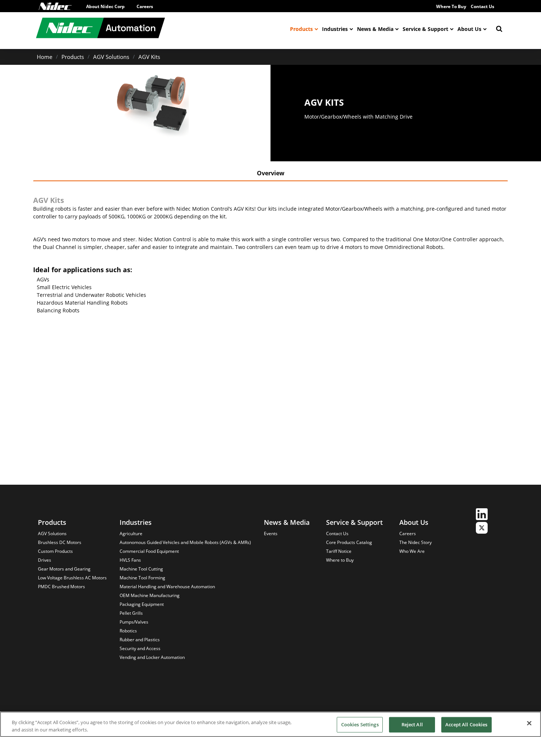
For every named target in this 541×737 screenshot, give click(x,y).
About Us (469, 28)
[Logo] (55, 6)
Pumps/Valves (134, 622)
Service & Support (425, 28)
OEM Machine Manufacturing (150, 595)
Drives (44, 560)
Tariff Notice (338, 551)
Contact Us (482, 6)
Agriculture (131, 533)
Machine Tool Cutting (141, 569)
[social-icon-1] (482, 515)
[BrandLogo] (100, 29)
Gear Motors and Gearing (64, 569)
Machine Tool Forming (142, 578)
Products (301, 28)
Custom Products (55, 551)
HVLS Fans (130, 560)
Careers (145, 6)
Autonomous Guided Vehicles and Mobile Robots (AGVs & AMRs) (185, 542)
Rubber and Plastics (140, 639)
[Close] (529, 723)
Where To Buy (451, 6)
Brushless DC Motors (59, 542)
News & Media (375, 28)
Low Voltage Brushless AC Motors (72, 578)
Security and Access (140, 648)
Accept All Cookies (466, 724)
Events (270, 533)
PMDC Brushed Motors (61, 586)
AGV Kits (149, 56)
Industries (335, 28)
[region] (270, 724)
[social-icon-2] (482, 529)
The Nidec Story (415, 542)
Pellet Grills (131, 613)
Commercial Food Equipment (149, 551)
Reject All (412, 724)
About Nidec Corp (105, 6)
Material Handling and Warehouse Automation (167, 586)
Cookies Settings (360, 724)
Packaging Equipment (142, 604)
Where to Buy (340, 560)
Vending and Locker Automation (152, 657)
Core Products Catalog (349, 542)
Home (44, 56)
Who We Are (412, 551)
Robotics (128, 631)
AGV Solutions (111, 56)
